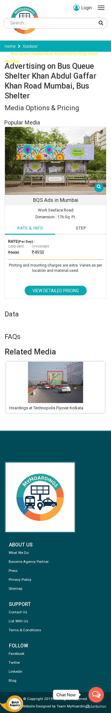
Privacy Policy (20, 579)
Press (13, 570)
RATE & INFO (30, 228)
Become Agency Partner (29, 561)
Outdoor (30, 46)
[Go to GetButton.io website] (96, 707)
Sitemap (15, 588)
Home (10, 46)
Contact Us (18, 612)
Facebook (16, 653)
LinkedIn (16, 671)
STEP (81, 228)
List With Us (18, 621)
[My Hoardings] (25, 36)
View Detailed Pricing (55, 290)
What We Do (19, 552)
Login (86, 7)
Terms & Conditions (25, 630)
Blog (12, 680)
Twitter (14, 662)
